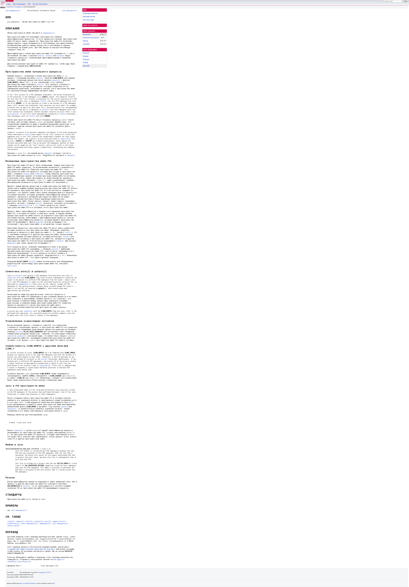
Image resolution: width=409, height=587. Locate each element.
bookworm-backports (91, 38)
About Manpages (19, 4)
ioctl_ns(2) (12, 266)
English (86, 56)
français (86, 59)
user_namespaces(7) (19, 510)
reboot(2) (48, 153)
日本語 (85, 63)
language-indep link (90, 13)
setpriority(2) (24, 205)
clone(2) (60, 56)
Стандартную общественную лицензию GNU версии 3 (31, 549)
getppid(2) (11, 243)
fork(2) (41, 56)
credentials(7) (13, 523)
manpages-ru (18, 7)
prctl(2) (19, 332)
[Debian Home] (2, 4)
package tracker (89, 16)
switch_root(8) (13, 526)
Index (8, 4)
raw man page (88, 20)
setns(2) (45, 109)
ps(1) (71, 402)
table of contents (90, 25)
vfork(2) (48, 56)
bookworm (10, 7)
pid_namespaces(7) (13, 10)
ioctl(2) (32, 261)
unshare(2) (55, 80)
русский (86, 66)
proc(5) (44, 359)
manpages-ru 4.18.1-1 (44, 572)
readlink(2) (18, 430)
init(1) (40, 84)
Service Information (40, 4)
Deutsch (86, 53)
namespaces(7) (48, 33)
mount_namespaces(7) (29, 523)
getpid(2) (40, 222)
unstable (86, 44)
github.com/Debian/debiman (27, 583)
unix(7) (26, 486)
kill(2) (28, 134)
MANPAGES (9, 0)
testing (85, 41)
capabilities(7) (59, 521)
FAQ (29, 4)
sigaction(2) (65, 139)
